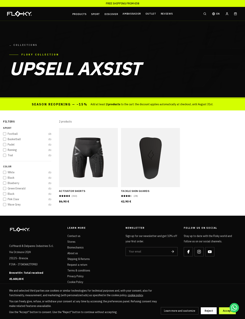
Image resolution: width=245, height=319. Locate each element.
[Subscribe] (173, 251)
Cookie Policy (75, 282)
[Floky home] (38, 14)
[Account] (227, 13)
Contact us (73, 236)
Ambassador (131, 13)
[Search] (204, 13)
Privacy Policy (75, 276)
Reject (209, 310)
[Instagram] (199, 251)
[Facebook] (188, 251)
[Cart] (235, 13)
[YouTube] (209, 251)
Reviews (167, 13)
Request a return (77, 264)
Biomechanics (75, 247)
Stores (71, 241)
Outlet (150, 13)
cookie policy (135, 295)
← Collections (23, 45)
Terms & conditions (78, 270)
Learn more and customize (179, 310)
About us (72, 253)
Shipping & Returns (78, 259)
